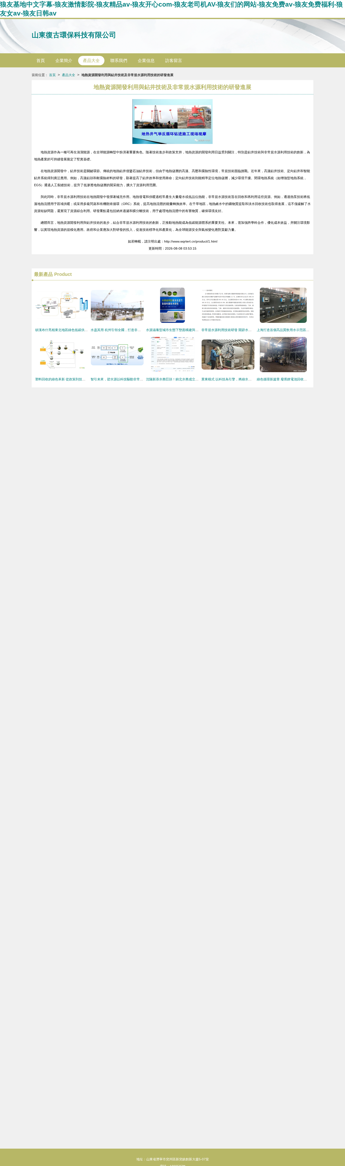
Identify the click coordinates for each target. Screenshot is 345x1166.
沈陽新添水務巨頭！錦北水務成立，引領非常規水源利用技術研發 (193, 379)
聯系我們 (118, 60)
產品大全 (91, 60)
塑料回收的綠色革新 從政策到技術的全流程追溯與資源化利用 (80, 379)
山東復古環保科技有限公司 (74, 35)
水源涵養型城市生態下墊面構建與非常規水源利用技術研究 (188, 330)
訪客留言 (173, 60)
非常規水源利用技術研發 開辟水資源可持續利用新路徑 (241, 330)
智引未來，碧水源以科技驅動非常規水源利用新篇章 (128, 379)
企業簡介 (63, 60)
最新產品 (43, 274)
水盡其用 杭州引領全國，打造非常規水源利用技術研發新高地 (135, 330)
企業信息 (146, 60)
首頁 (40, 60)
